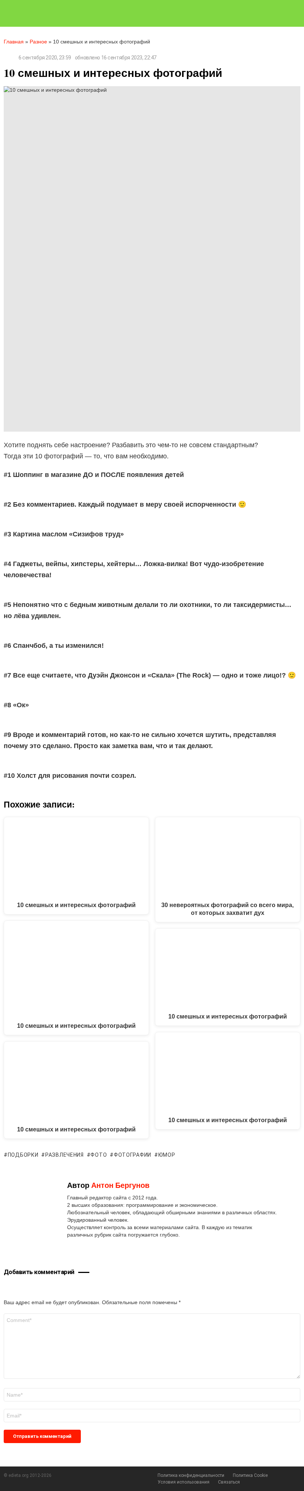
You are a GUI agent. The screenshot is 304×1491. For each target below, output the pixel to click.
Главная (14, 42)
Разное (38, 42)
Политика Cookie (250, 1475)
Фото (98, 1155)
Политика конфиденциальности (191, 1475)
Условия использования (183, 1482)
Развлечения (64, 1155)
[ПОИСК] (297, 13)
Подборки (23, 1155)
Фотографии (132, 1155)
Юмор (166, 1155)
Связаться (229, 1482)
